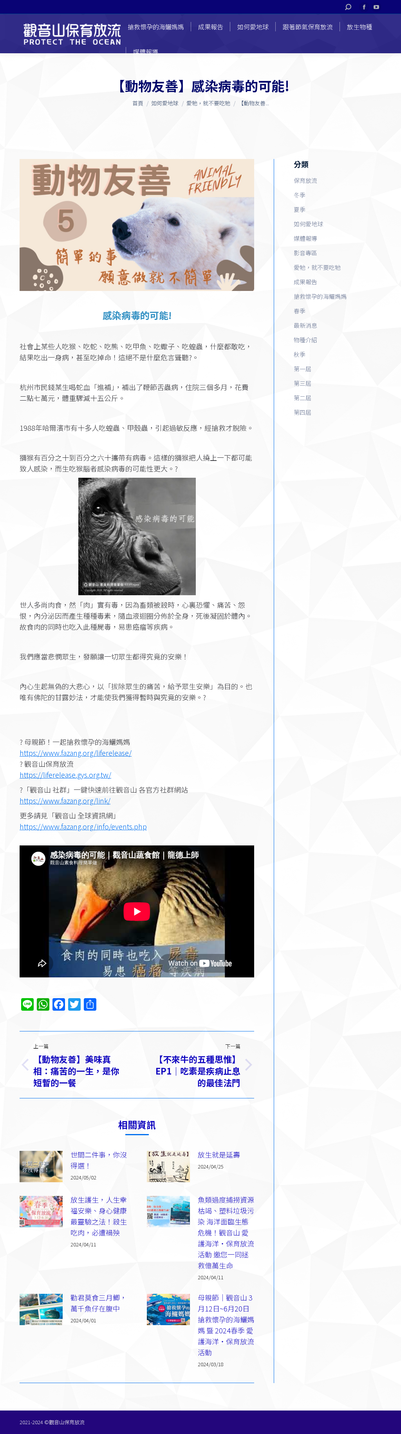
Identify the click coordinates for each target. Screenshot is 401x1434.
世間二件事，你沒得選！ (98, 1159)
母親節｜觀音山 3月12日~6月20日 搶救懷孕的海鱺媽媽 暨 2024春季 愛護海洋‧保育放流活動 (226, 1324)
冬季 (299, 195)
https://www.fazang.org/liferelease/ (76, 753)
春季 (299, 311)
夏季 (299, 209)
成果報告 (305, 282)
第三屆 (302, 383)
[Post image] (41, 1166)
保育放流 (305, 180)
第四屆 (302, 412)
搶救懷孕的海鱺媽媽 (320, 296)
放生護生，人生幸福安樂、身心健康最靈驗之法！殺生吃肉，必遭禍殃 (98, 1215)
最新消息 (305, 325)
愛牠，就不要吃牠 (317, 267)
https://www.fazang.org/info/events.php (83, 826)
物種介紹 (305, 340)
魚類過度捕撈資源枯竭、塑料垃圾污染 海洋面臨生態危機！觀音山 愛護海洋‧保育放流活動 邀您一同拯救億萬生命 (226, 1232)
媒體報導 (305, 238)
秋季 (299, 354)
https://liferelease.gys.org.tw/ (65, 774)
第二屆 (302, 398)
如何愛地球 (308, 224)
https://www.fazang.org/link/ (65, 800)
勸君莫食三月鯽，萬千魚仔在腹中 (98, 1302)
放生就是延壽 (219, 1154)
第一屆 (302, 369)
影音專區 (305, 253)
